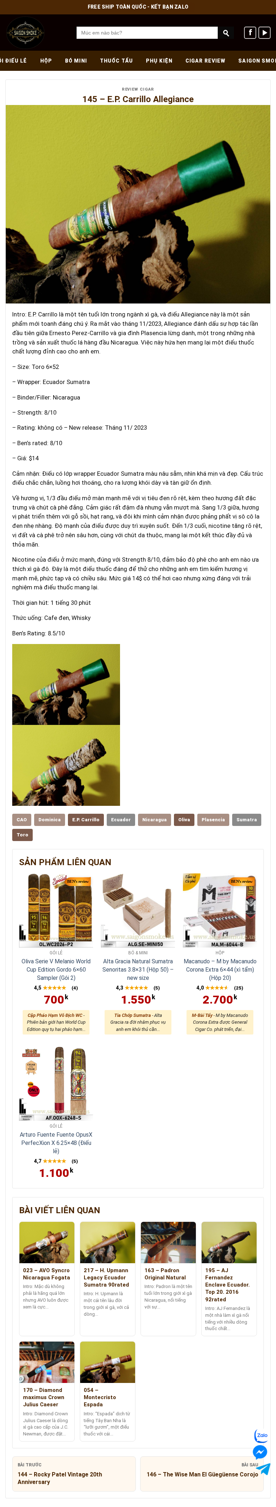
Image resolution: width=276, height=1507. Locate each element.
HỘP (46, 61)
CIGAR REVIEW (205, 61)
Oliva (184, 819)
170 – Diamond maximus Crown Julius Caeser (43, 1397)
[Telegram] (260, 1468)
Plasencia (213, 819)
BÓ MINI (76, 61)
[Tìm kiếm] (226, 33)
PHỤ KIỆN (159, 61)
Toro (22, 834)
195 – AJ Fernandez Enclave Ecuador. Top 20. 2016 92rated (227, 1285)
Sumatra (246, 819)
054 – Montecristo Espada (100, 1397)
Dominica (49, 819)
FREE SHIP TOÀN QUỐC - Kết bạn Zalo (138, 7)
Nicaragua (154, 819)
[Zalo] (262, 1436)
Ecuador (121, 819)
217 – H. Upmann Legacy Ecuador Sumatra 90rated (106, 1277)
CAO (22, 819)
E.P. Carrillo (86, 819)
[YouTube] (264, 33)
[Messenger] (263, 1452)
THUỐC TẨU (116, 61)
